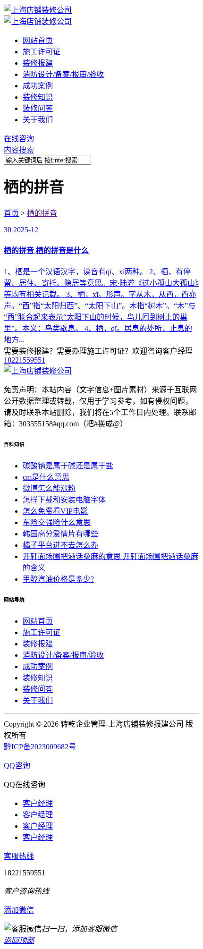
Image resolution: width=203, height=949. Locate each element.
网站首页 (38, 40)
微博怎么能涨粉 (49, 488)
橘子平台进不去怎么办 (60, 545)
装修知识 (38, 97)
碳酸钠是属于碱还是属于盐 (68, 466)
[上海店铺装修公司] (38, 10)
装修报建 (38, 63)
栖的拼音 (42, 213)
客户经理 (38, 803)
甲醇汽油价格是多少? (58, 579)
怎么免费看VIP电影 (55, 511)
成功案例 (38, 86)
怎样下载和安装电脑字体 (64, 500)
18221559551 (24, 360)
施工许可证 (41, 52)
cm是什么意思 (46, 477)
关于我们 (38, 120)
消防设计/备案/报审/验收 (63, 74)
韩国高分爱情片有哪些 (60, 534)
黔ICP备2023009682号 (40, 747)
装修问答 (38, 108)
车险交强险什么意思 (57, 522)
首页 (11, 213)
